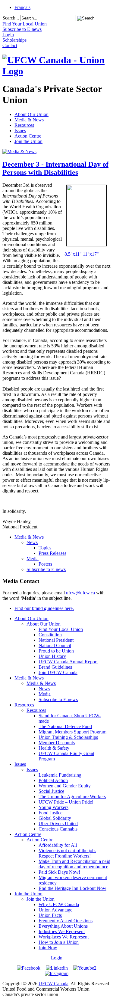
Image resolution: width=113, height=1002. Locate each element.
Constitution (50, 634)
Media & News (29, 119)
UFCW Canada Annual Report (68, 661)
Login (56, 957)
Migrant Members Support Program (72, 731)
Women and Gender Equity (65, 785)
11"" (91, 254)
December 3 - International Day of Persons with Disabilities (55, 168)
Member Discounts (57, 742)
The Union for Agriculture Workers (72, 796)
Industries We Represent (62, 931)
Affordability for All (58, 845)
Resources (24, 125)
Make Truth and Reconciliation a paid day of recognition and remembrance (74, 864)
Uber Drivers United (58, 823)
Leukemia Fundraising (60, 775)
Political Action (53, 780)
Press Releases (52, 553)
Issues (20, 130)
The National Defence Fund (65, 726)
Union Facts (50, 915)
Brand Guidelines (55, 667)
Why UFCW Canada (59, 904)
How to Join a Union (59, 942)
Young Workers (53, 807)
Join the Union (28, 141)
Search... (10, 17)
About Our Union (31, 114)
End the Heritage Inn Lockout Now (72, 888)
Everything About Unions (63, 926)
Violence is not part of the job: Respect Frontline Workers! (67, 853)
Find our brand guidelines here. (44, 608)
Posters (45, 563)
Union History (52, 656)
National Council (55, 645)
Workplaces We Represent (64, 936)
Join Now (48, 947)
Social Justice (51, 791)
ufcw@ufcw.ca (80, 592)
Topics (45, 547)
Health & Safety (54, 748)
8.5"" (73, 254)
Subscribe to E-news (46, 569)
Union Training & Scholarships (68, 737)
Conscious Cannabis (58, 828)
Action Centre (27, 135)
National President (56, 640)
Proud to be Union (56, 650)
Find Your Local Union (61, 629)
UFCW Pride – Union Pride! (66, 801)
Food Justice (50, 812)
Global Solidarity (55, 818)
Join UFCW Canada (58, 672)
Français (22, 7)
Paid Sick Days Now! (59, 872)
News (32, 542)
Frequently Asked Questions (66, 920)
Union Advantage (55, 909)
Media (33, 558)
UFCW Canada (53, 983)
